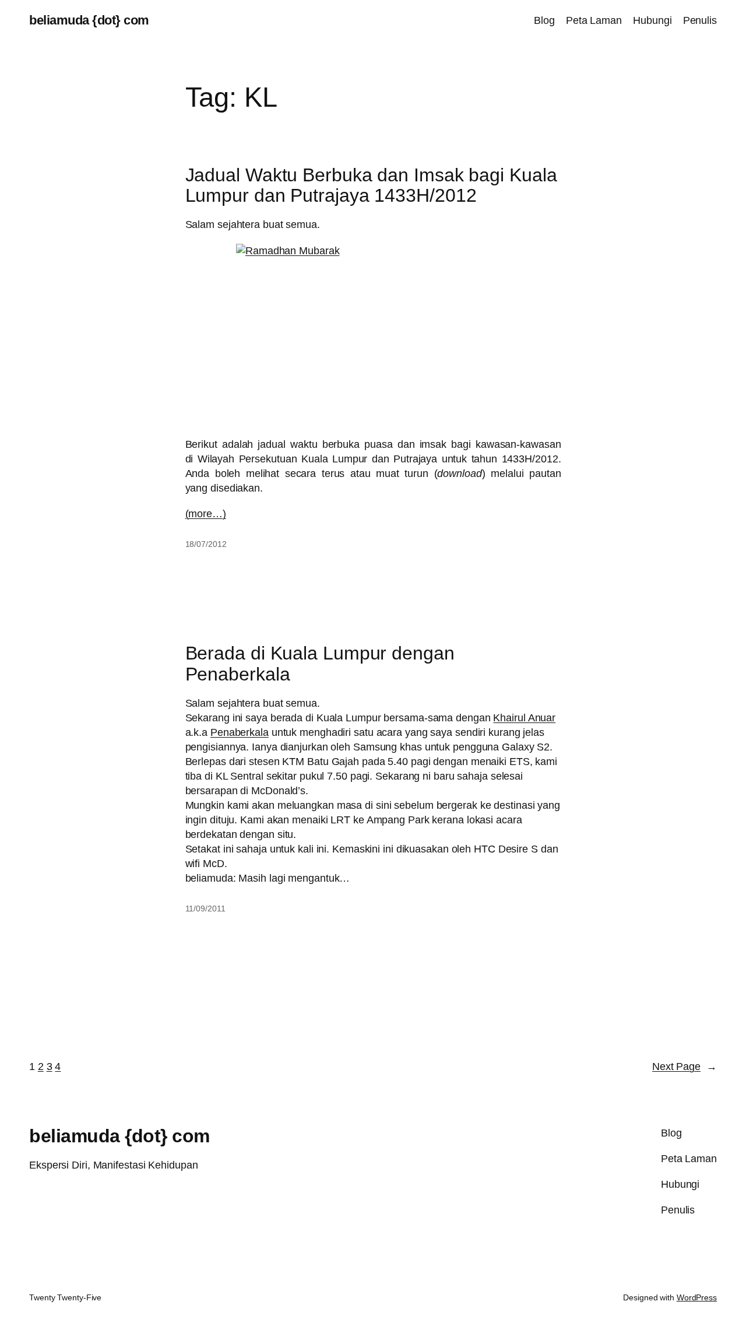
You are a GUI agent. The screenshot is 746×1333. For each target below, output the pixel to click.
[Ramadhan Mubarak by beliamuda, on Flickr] (373, 335)
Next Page (684, 1066)
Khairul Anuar (524, 718)
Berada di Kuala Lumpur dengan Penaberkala (320, 664)
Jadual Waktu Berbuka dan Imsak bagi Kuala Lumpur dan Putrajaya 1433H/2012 (371, 185)
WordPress (697, 1297)
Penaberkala (239, 732)
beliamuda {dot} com (89, 20)
